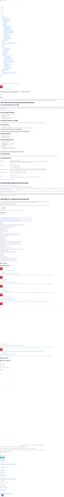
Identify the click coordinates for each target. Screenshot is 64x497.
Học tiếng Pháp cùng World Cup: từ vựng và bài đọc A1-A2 (8, 354)
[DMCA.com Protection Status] (2, 458)
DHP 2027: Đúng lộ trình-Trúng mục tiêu (8, 43)
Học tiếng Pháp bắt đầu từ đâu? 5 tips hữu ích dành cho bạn (8, 260)
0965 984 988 (7, 467)
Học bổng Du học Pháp (3, 245)
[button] (32, 222)
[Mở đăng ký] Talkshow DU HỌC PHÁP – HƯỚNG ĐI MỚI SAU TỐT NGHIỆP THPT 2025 (12, 224)
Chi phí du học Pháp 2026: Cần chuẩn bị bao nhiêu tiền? (8, 299)
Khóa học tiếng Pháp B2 (7, 58)
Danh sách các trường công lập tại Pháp (8, 110)
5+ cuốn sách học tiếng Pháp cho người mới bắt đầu (7, 259)
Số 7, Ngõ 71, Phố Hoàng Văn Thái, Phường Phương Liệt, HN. (8, 464)
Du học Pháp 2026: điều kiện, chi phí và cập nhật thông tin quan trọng (10, 233)
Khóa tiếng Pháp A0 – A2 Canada (9, 60)
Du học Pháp (3, 17)
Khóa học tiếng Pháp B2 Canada (9, 62)
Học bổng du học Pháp (6, 22)
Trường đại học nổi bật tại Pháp (4, 236)
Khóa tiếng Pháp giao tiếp (8, 34)
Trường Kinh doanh (2, 238)
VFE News (1, 222)
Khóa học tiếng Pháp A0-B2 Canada (8, 59)
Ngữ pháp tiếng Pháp (7, 36)
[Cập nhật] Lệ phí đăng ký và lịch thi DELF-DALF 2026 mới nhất (9, 282)
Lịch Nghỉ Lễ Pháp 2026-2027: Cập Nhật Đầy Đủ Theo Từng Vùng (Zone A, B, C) (11, 345)
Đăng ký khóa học (5, 39)
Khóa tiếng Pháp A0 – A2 (7, 56)
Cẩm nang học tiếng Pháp (3, 256)
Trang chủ (2, 16)
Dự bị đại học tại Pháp (6, 20)
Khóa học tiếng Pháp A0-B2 (7, 55)
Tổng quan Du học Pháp (3, 228)
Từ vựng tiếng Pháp (7, 37)
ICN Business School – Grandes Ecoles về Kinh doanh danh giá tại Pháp (10, 242)
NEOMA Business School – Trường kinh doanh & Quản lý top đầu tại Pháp (10, 241)
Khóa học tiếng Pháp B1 (7, 57)
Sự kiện (2, 41)
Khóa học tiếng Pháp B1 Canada (8, 61)
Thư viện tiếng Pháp (6, 35)
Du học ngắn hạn (5, 21)
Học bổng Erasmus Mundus (4, 250)
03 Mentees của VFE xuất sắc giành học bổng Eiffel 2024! (8, 251)
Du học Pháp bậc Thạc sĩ (6, 19)
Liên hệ (2, 7)
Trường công (2, 237)
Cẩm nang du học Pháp (3, 229)
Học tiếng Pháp (2, 255)
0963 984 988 (2, 467)
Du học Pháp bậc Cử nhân (6, 18)
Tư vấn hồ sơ (5, 23)
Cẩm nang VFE (3, 44)
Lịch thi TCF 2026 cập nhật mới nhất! (5, 227)
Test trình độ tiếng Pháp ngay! (7, 38)
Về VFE (2, 6)
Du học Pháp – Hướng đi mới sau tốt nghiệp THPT (10, 42)
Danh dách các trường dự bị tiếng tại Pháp (9, 179)
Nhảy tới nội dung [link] (2, 0)
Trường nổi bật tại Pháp (8, 89)
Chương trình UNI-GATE (4, 40)
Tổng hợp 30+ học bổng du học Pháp (5, 247)
